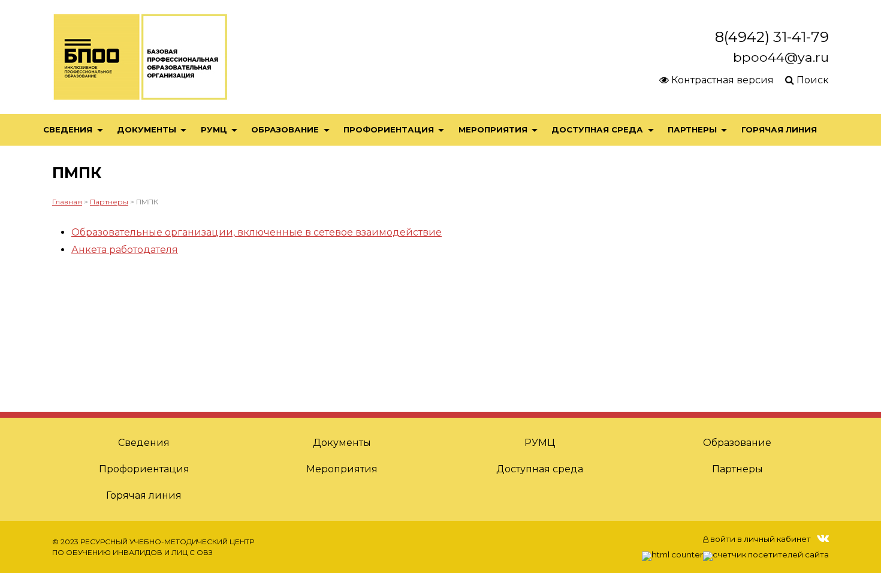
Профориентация (388, 129)
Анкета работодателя (124, 249)
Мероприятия (492, 129)
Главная (67, 201)
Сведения (67, 129)
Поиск (811, 80)
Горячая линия (779, 129)
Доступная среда (597, 129)
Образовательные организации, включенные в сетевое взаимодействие (256, 232)
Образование (285, 129)
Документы (146, 129)
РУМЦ (214, 129)
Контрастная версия (721, 80)
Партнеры (692, 129)
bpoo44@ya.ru (781, 57)
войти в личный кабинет (759, 539)
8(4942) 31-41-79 (772, 37)
